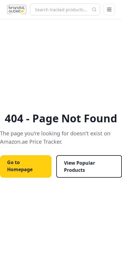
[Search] (94, 9)
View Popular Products (79, 166)
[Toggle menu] (109, 9)
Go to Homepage (20, 166)
